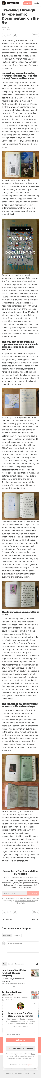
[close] (34, 1003)
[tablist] (12, 935)
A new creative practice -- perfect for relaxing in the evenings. (14, 999)
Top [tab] (4, 964)
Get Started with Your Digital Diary (12, 993)
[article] (20, 978)
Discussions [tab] (19, 964)
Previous (9, 920)
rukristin (5, 27)
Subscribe (27, 3)
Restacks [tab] (17, 936)
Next (33, 920)
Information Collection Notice (25, 901)
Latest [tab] (10, 964)
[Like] (4, 35)
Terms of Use (31, 898)
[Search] (37, 964)
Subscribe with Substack (22, 1048)
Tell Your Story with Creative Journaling (13, 979)
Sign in (36, 3)
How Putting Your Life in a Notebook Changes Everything (14, 973)
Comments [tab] (7, 936)
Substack (9, 1073)
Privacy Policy (27, 1058)
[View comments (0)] (9, 35)
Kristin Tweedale (18, 983)
